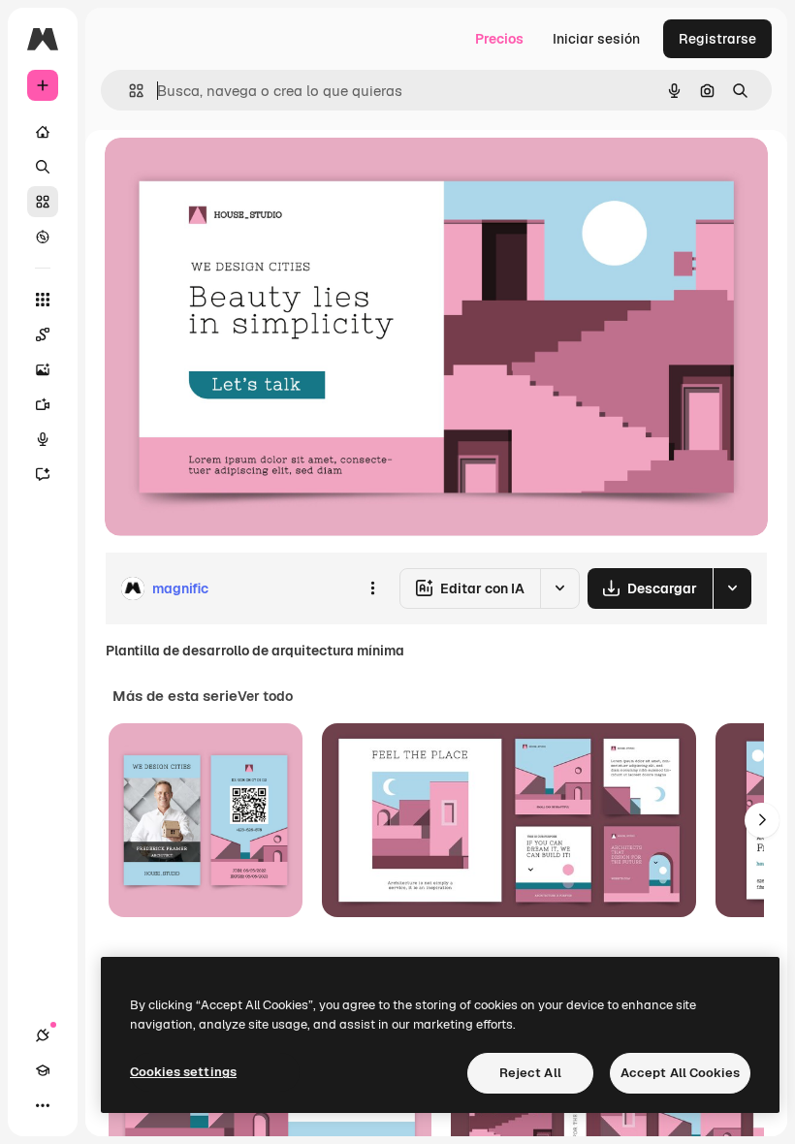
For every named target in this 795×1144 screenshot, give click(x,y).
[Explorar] (42, 236)
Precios (499, 39)
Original (229, 174)
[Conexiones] (42, 1035)
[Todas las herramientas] (42, 299)
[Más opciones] (372, 588)
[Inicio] (42, 131)
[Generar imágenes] (42, 369)
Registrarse (717, 39)
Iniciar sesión (596, 39)
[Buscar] (42, 166)
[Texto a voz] (42, 439)
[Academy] (42, 1070)
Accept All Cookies (680, 1073)
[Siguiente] (762, 820)
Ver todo (265, 696)
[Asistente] (42, 474)
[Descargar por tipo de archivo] (732, 588)
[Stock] (42, 201)
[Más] (42, 1105)
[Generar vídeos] (42, 404)
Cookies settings (183, 1072)
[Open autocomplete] (128, 90)
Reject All (530, 1073)
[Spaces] (42, 334)
